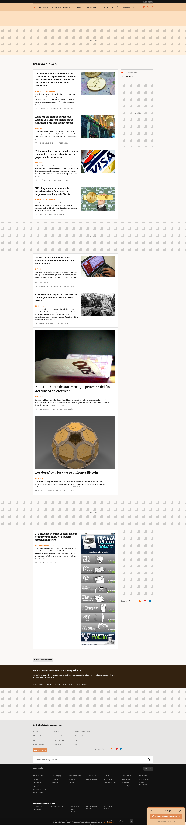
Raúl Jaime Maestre (48, 143)
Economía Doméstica (61, 736)
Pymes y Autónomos (143, 783)
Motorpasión (108, 779)
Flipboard (144, 7)
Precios (131, 76)
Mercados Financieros (45, 545)
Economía (39, 128)
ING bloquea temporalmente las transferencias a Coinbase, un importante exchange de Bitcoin (53, 191)
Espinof (71, 782)
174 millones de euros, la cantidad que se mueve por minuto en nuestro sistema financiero (56, 536)
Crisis (105, 7)
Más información (109, 822)
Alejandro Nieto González (51, 108)
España (115, 7)
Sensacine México (75, 806)
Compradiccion (127, 786)
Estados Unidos (74, 684)
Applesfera (37, 786)
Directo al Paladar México (92, 807)
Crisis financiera (38, 745)
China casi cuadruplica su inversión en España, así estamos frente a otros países (56, 297)
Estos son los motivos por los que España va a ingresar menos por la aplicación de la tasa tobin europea (54, 119)
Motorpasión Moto (110, 782)
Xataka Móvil (37, 782)
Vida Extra (54, 782)
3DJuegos (54, 779)
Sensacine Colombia (72, 810)
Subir (147, 769)
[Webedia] (148, 1)
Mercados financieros (87, 7)
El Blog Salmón (144, 779)
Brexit (65, 684)
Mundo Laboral (38, 736)
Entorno (39, 269)
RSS (139, 600)
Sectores (43, 7)
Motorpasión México (108, 807)
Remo (42, 563)
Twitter (148, 7)
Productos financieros (45, 91)
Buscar (149, 759)
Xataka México (38, 806)
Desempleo (128, 7)
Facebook (152, 7)
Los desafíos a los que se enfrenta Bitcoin (66, 472)
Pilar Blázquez (46, 214)
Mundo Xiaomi (38, 792)
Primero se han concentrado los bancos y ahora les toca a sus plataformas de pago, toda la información (56, 154)
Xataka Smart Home (39, 789)
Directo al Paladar (92, 779)
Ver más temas (40, 750)
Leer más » (60, 210)
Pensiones (57, 745)
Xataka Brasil (37, 810)
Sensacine (72, 779)
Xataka (35, 779)
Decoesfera (125, 782)
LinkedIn (149, 600)
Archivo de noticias (44, 660)
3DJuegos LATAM (57, 806)
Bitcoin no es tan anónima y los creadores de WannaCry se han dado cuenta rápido (55, 260)
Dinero (123, 76)
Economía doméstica (62, 7)
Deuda (77, 745)
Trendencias (126, 779)
